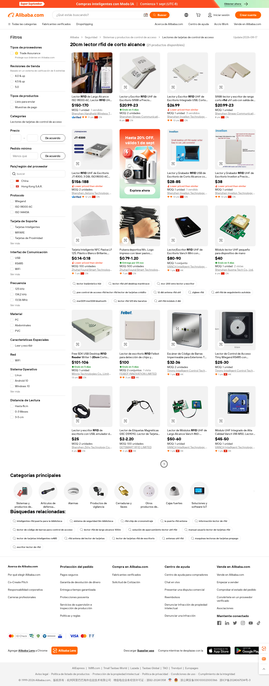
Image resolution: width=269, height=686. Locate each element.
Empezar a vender (228, 582)
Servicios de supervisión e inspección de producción (76, 606)
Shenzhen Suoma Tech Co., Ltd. (234, 269)
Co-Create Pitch (18, 582)
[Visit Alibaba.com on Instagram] (242, 623)
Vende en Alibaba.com (230, 574)
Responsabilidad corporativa (25, 589)
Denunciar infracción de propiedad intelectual (186, 606)
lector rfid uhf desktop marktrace (130, 283)
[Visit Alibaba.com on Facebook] (219, 623)
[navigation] (37, 251)
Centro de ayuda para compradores (186, 574)
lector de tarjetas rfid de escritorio (135, 538)
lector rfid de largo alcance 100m (102, 529)
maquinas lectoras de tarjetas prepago (216, 538)
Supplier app (145, 650)
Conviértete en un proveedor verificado (234, 599)
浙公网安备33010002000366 (198, 680)
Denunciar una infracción (180, 615)
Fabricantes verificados (126, 574)
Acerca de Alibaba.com (23, 566)
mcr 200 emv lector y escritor (177, 283)
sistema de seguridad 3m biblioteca (93, 521)
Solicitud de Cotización (126, 582)
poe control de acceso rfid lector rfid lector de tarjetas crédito (111, 292)
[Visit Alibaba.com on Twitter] (235, 623)
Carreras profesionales (22, 597)
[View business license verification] (170, 680)
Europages (191, 668)
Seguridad (91, 37)
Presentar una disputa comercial (184, 589)
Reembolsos (172, 597)
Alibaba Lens (26, 650)
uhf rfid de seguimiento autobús (232, 292)
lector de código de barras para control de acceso (44, 529)
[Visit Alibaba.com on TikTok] (258, 623)
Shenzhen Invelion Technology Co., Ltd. (187, 116)
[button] (145, 15)
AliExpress (78, 668)
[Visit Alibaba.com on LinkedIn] (227, 623)
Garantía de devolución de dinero (80, 582)
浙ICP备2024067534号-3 (235, 680)
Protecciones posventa (74, 597)
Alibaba (74, 37)
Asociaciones (225, 608)
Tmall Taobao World (115, 668)
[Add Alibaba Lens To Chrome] (64, 650)
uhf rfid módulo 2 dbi (169, 301)
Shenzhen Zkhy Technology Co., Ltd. (92, 447)
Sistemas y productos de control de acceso (129, 37)
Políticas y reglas (70, 615)
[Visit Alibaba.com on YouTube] (250, 623)
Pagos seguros (69, 574)
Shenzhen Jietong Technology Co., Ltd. (92, 193)
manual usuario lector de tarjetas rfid (209, 529)
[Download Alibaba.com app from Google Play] (248, 650)
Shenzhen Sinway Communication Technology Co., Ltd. (140, 116)
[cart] (199, 15)
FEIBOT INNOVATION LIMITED (138, 373)
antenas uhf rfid (175, 538)
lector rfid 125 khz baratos (132, 301)
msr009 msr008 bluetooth (91, 301)
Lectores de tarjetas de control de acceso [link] (188, 37)
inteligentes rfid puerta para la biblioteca (39, 521)
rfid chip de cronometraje (139, 521)
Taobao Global (150, 668)
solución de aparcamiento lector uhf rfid (154, 529)
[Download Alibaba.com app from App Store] (219, 650)
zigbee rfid (198, 292)
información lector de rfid (213, 521)
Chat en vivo (172, 582)
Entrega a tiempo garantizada (78, 589)
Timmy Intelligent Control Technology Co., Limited (187, 370)
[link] (264, 648)
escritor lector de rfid (29, 547)
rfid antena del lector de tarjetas (86, 538)
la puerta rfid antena (175, 521)
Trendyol (176, 668)
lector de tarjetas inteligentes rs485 (37, 538)
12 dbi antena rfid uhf (169, 292)
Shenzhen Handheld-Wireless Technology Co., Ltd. (92, 113)
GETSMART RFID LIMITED (136, 447)
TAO (165, 668)
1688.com (94, 668)
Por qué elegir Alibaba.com (24, 574)
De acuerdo (52, 138)
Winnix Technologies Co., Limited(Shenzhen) (92, 373)
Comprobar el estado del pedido (236, 589)
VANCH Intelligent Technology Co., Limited (187, 266)
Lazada (134, 668)
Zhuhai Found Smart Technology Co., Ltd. (92, 269)
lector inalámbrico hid (89, 283)
